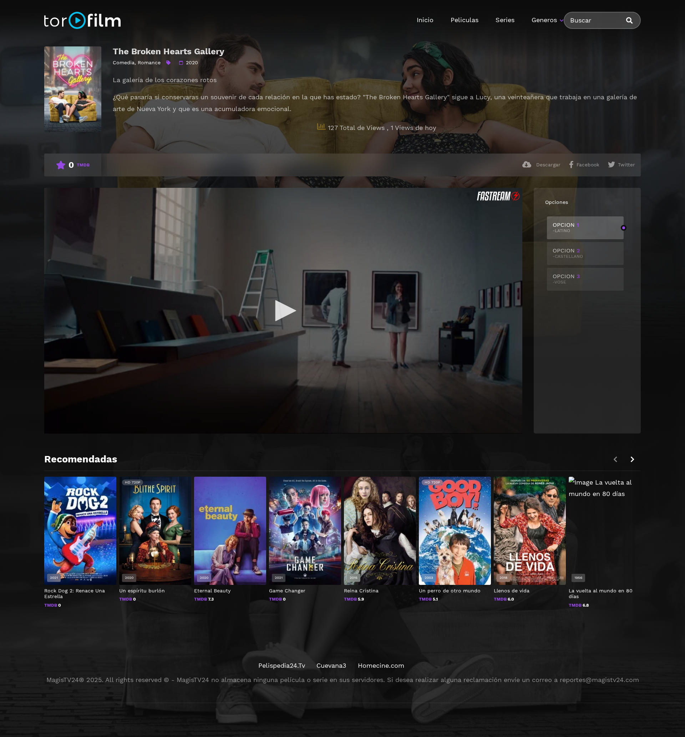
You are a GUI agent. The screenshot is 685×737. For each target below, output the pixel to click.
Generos (544, 20)
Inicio (425, 20)
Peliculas (464, 20)
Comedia (124, 62)
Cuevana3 (331, 665)
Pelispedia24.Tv (281, 665)
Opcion (566, 227)
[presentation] (632, 459)
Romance (149, 62)
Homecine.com (381, 665)
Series (505, 20)
